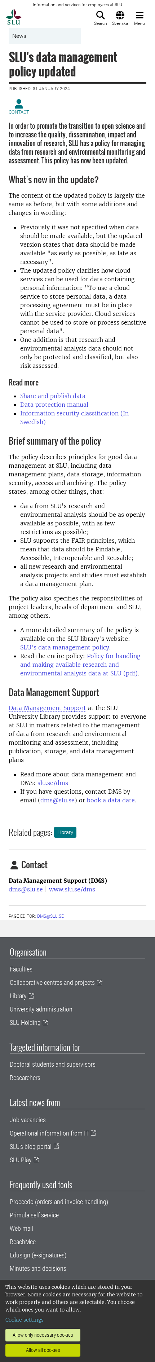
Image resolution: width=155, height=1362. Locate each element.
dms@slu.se (57, 800)
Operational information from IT (49, 1133)
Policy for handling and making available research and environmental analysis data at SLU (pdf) (80, 664)
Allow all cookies (43, 1350)
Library (65, 832)
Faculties (21, 969)
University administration (41, 1009)
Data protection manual (54, 404)
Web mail (21, 1228)
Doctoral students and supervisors (53, 1064)
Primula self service (34, 1215)
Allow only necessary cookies (43, 1335)
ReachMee (23, 1242)
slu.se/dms (52, 782)
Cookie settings (24, 1320)
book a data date (111, 800)
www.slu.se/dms (72, 889)
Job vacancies (28, 1120)
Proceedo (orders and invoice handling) (59, 1201)
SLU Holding (25, 1022)
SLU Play (21, 1160)
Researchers (25, 1077)
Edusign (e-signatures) (38, 1255)
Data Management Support (47, 707)
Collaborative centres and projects (52, 982)
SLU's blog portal (31, 1146)
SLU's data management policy (64, 647)
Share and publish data (52, 396)
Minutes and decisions (38, 1268)
